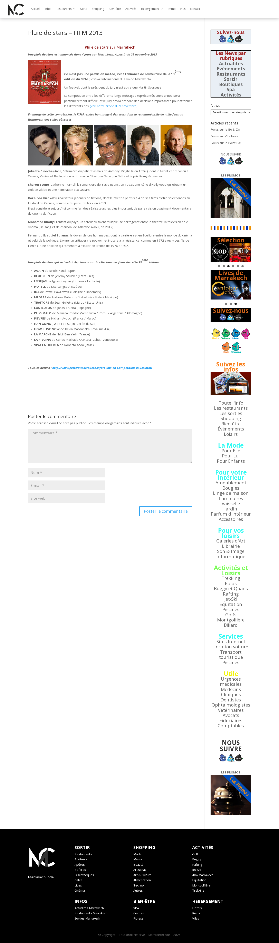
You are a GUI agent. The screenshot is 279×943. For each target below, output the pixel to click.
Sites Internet (231, 641)
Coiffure (138, 913)
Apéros (80, 864)
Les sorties (230, 413)
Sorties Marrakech (87, 918)
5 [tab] (238, 266)
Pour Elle (231, 450)
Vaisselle (231, 503)
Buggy (196, 859)
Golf (195, 854)
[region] (231, 252)
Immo (172, 9)
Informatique (231, 556)
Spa (231, 89)
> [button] (246, 251)
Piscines (230, 609)
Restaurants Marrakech (91, 913)
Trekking (230, 578)
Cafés (79, 880)
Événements (231, 429)
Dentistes (231, 700)
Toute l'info (231, 403)
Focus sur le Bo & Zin (225, 129)
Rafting (231, 594)
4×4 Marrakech (202, 875)
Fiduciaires (230, 720)
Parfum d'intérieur (231, 514)
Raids (231, 583)
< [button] (216, 251)
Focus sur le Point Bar (226, 143)
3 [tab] (228, 266)
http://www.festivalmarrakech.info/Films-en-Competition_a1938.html (102, 368)
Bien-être (115, 9)
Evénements (231, 68)
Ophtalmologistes (231, 705)
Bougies (230, 488)
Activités (130, 9)
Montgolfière (230, 620)
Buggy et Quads (231, 588)
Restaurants (64, 9)
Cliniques (231, 694)
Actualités (231, 63)
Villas (195, 918)
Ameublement (230, 482)
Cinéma (80, 890)
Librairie (231, 546)
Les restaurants (231, 408)
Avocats (231, 715)
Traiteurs (81, 859)
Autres (138, 890)
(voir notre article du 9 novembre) (113, 106)
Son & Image (230, 551)
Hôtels (197, 908)
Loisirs (231, 434)
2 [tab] (224, 266)
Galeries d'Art (230, 541)
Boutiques (231, 84)
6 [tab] (242, 266)
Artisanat (139, 870)
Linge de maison (231, 493)
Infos (48, 9)
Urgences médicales (231, 681)
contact (195, 9)
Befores (80, 870)
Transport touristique (231, 654)
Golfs (231, 614)
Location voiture (230, 646)
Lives (78, 885)
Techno (138, 885)
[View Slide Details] (231, 252)
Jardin (230, 509)
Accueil (35, 9)
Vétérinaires (231, 710)
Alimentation (142, 880)
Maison (138, 859)
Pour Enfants (231, 461)
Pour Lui (231, 456)
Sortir (83, 9)
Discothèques (84, 875)
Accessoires (231, 519)
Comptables (231, 725)
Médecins (231, 689)
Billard (231, 625)
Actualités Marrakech (89, 908)
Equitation (199, 880)
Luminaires (231, 498)
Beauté (138, 864)
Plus (183, 9)
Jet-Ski (230, 599)
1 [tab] (219, 266)
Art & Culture (142, 875)
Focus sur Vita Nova (224, 136)
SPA (136, 908)
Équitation (231, 604)
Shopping (98, 9)
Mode (137, 854)
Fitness (138, 918)
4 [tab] (233, 266)
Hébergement (150, 9)
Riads (196, 913)
